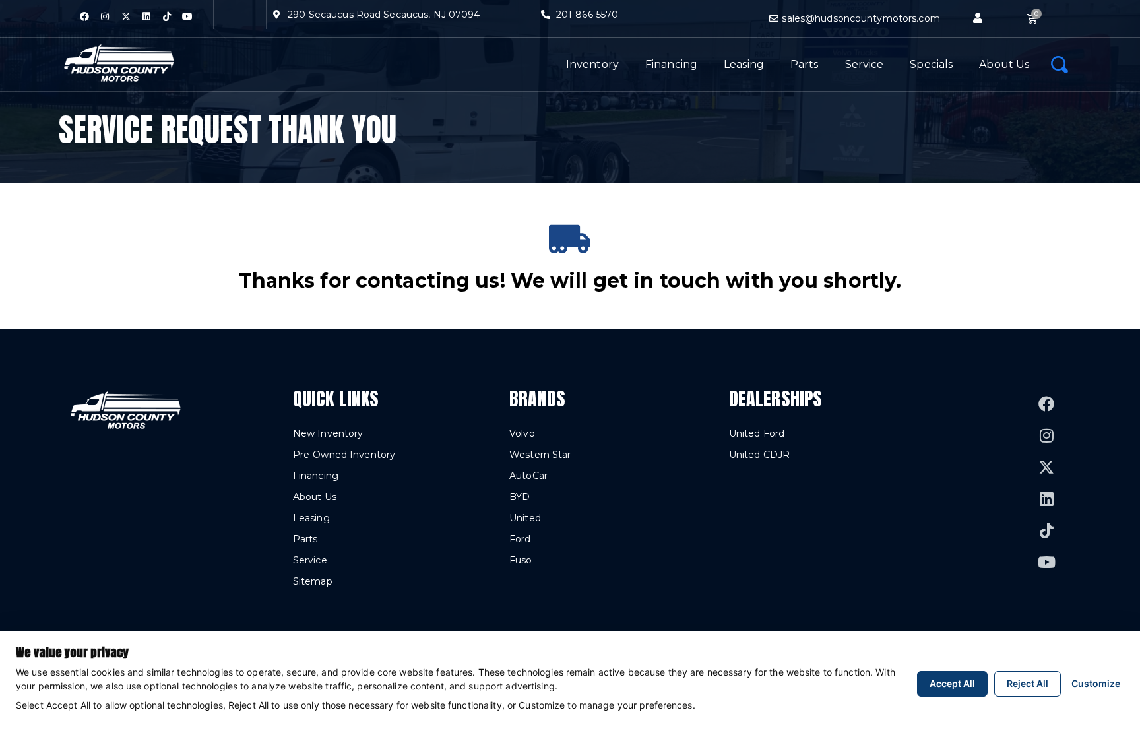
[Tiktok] (167, 16)
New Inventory (328, 433)
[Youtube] (187, 16)
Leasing (744, 64)
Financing (671, 64)
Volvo (522, 433)
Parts (804, 64)
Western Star (540, 455)
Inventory (592, 64)
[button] (977, 18)
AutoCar (528, 476)
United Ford (756, 433)
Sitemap (312, 581)
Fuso (520, 560)
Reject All (1027, 683)
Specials (931, 64)
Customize (1095, 683)
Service (864, 64)
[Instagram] (105, 16)
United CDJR (759, 455)
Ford (519, 539)
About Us (1004, 64)
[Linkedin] (146, 16)
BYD (519, 497)
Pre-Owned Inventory (344, 455)
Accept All (952, 683)
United (525, 518)
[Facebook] (84, 16)
